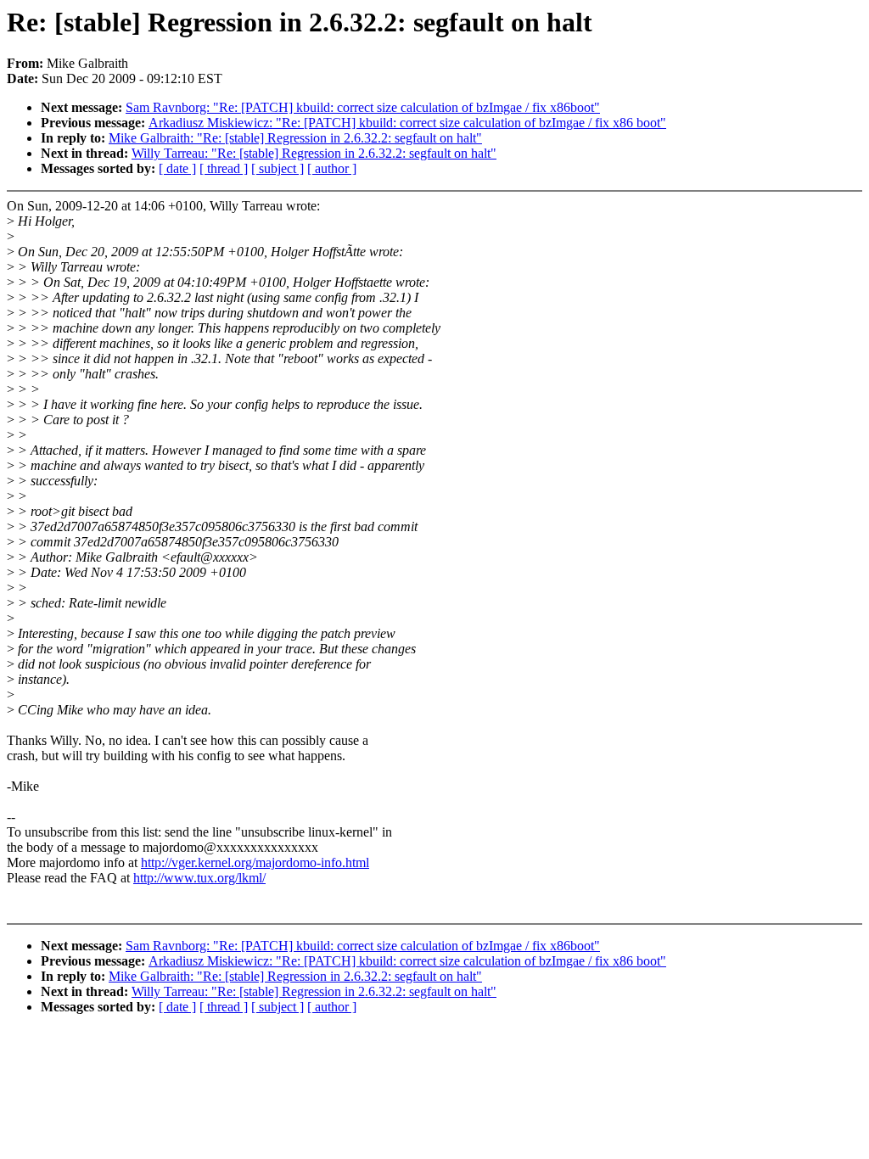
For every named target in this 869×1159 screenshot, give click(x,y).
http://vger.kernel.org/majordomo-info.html (255, 862)
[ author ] (331, 168)
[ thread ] (223, 168)
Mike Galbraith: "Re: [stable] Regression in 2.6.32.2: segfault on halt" (295, 138)
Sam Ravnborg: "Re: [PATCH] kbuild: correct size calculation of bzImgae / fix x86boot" (363, 107)
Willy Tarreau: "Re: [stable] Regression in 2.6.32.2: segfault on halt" (314, 153)
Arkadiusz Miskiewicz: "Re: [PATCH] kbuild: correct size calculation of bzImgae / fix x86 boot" (407, 122)
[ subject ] (277, 168)
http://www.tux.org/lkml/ (199, 878)
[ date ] (177, 168)
